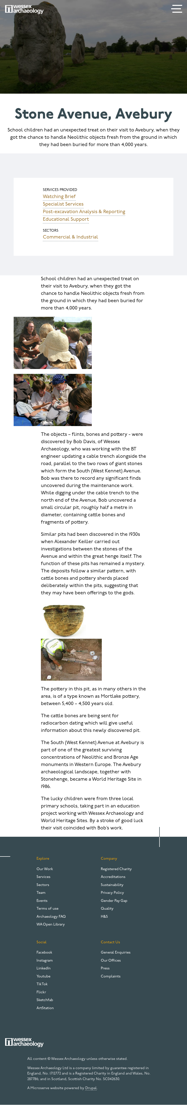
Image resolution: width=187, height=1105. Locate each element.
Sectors (43, 885)
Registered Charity (116, 869)
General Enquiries (116, 953)
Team (41, 893)
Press (105, 968)
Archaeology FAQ (51, 917)
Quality (107, 909)
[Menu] (177, 10)
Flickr (41, 992)
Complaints (111, 976)
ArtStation (45, 1008)
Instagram (45, 961)
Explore (43, 859)
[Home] (24, 9)
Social (42, 942)
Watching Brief (59, 196)
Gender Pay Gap (114, 901)
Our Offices (111, 961)
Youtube (43, 976)
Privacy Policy (112, 893)
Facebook (44, 953)
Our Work (45, 869)
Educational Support (66, 219)
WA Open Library (51, 924)
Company (109, 859)
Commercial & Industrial (70, 237)
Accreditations (113, 877)
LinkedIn (44, 968)
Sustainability (112, 885)
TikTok (42, 984)
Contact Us (110, 942)
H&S (104, 917)
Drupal (91, 1088)
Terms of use (47, 909)
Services (43, 877)
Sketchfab (45, 1000)
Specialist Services (63, 204)
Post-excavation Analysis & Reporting (84, 211)
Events (42, 901)
